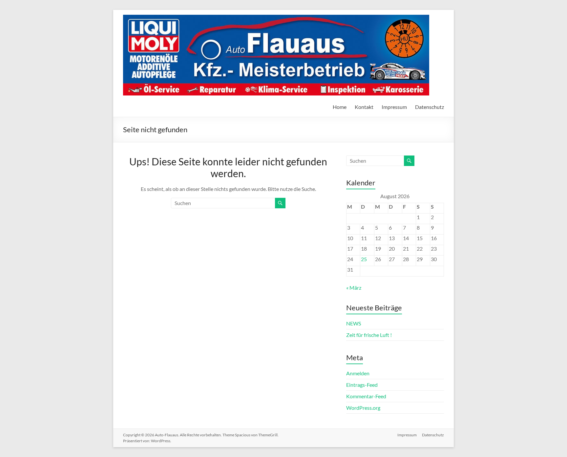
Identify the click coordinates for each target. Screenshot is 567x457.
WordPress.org (363, 408)
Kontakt (364, 107)
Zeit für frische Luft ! (369, 335)
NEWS (353, 323)
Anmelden (357, 373)
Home (339, 107)
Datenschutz (429, 107)
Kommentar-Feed (366, 396)
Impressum (394, 107)
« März (353, 287)
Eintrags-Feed (362, 385)
